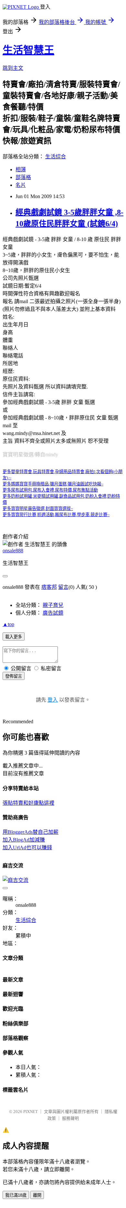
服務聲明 (70, 1118)
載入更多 (13, 636)
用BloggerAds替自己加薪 (30, 832)
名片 (21, 185)
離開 (37, 1195)
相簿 (21, 169)
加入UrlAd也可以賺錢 (27, 847)
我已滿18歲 (15, 1195)
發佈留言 (13, 676)
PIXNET (30, 1111)
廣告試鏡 (53, 613)
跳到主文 (13, 68)
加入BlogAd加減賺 (24, 839)
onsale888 (13, 550)
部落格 (23, 177)
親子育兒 (53, 605)
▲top (8, 624)
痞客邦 (49, 587)
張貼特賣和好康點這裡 (28, 803)
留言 (63, 587)
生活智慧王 (28, 50)
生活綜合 (55, 156)
